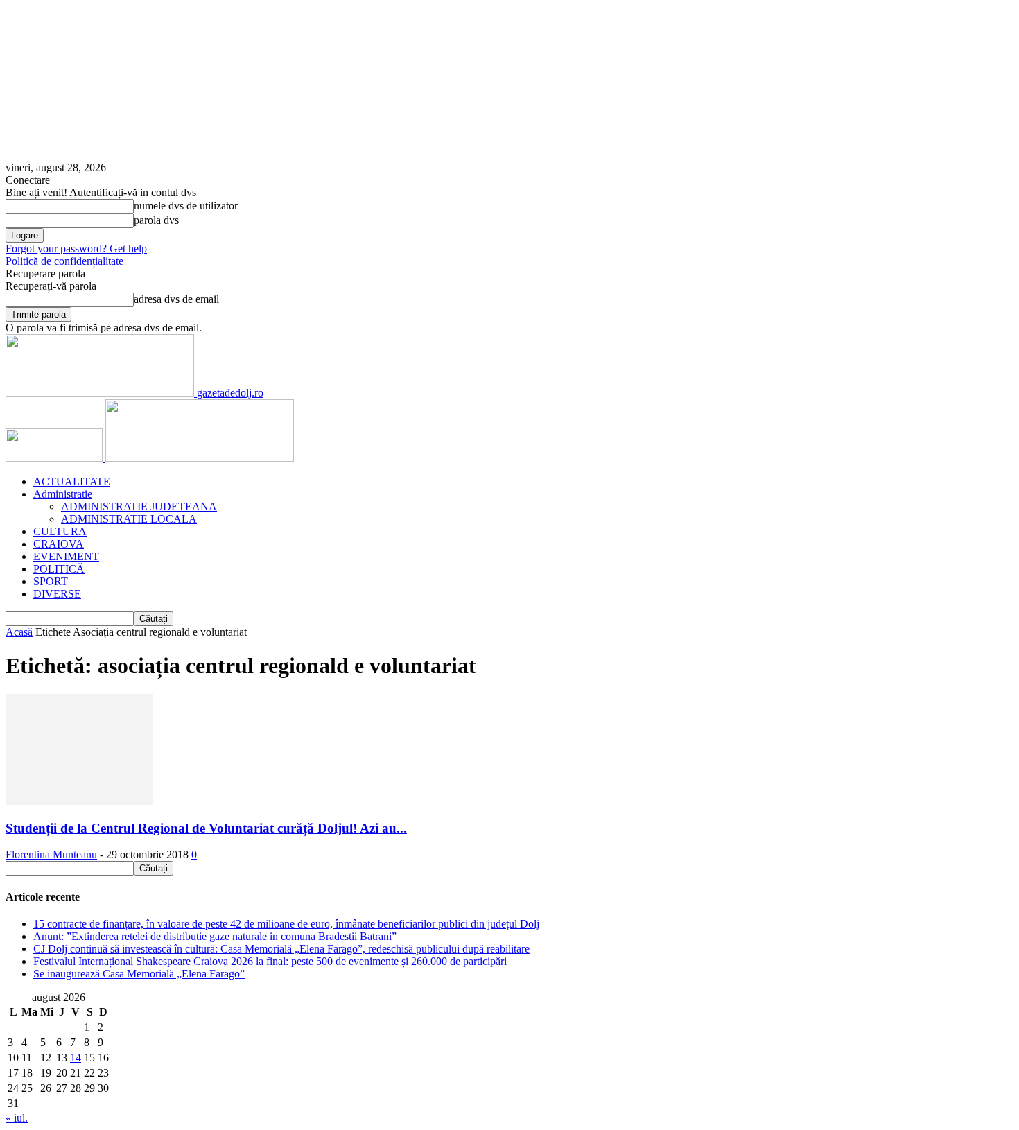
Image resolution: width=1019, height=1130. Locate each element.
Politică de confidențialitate (64, 261)
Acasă (19, 632)
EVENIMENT (66, 556)
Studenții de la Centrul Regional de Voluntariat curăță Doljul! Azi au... (206, 828)
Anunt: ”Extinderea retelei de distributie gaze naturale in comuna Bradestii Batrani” (215, 936)
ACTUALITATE (71, 481)
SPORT (50, 581)
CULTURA (60, 531)
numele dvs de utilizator (186, 205)
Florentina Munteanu (51, 854)
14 (75, 1057)
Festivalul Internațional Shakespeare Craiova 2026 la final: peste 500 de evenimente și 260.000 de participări (270, 961)
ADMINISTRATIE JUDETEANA (139, 506)
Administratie (62, 494)
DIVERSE (57, 594)
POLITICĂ (59, 569)
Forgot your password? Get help (76, 248)
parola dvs (156, 220)
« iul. (17, 1118)
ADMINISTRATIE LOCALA (129, 519)
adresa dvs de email (176, 299)
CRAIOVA (58, 544)
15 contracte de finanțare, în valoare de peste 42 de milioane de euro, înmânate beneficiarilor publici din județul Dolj (286, 924)
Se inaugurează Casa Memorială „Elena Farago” (139, 974)
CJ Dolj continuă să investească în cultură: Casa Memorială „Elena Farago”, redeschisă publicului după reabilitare (281, 949)
